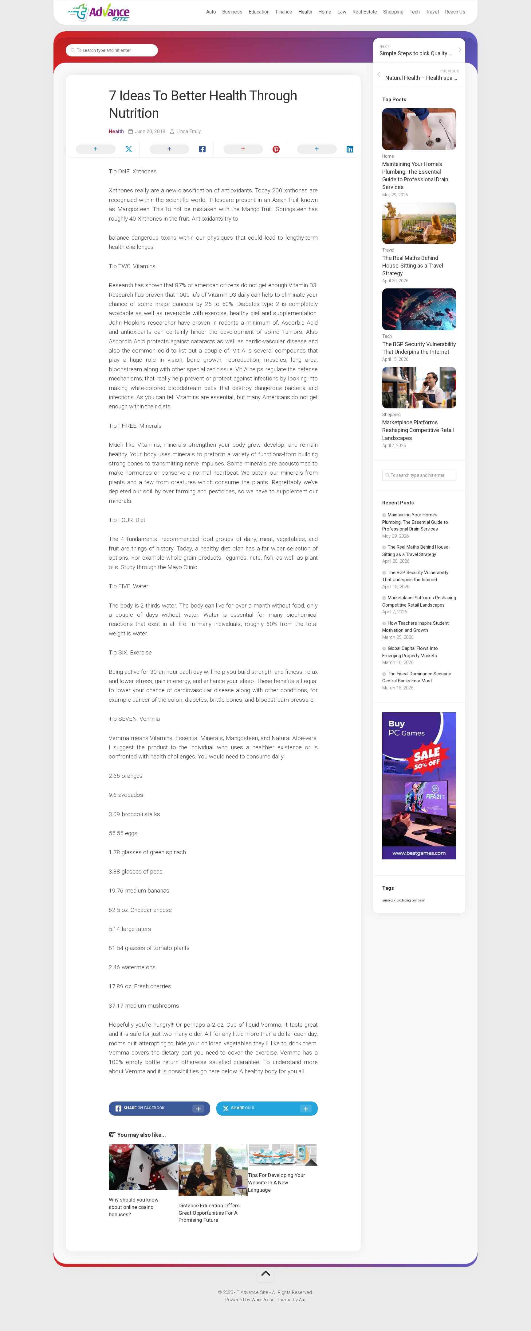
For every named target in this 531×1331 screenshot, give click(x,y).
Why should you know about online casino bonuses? (134, 1207)
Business (232, 12)
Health (305, 12)
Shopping (393, 12)
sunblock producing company (403, 900)
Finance (284, 12)
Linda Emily (188, 131)
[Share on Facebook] (176, 149)
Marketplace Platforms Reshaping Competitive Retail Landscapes (418, 430)
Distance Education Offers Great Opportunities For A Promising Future (209, 1212)
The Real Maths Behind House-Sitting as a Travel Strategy (412, 265)
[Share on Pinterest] (250, 149)
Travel (432, 12)
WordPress (262, 1299)
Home (324, 12)
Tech (415, 12)
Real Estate (364, 12)
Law (341, 12)
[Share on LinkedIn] (324, 149)
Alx (302, 1299)
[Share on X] (103, 149)
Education (259, 12)
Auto (211, 12)
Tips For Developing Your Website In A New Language (276, 1182)
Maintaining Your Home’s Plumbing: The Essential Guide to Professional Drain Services (415, 522)
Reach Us (455, 12)
